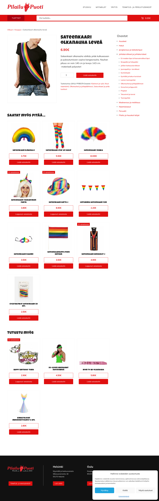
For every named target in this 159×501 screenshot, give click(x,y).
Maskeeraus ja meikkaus (129, 102)
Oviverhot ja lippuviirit (129, 87)
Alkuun (10, 30)
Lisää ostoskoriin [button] (23, 162)
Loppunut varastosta (23, 214)
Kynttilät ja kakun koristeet (131, 76)
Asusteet (122, 41)
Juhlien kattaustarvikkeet (130, 66)
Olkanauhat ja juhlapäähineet (81, 86)
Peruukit (122, 111)
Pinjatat (124, 91)
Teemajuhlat (125, 98)
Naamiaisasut (125, 106)
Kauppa (18, 30)
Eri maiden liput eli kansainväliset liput (135, 58)
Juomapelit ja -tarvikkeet (130, 69)
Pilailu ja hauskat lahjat (129, 115)
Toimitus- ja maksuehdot (20, 483)
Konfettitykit (125, 73)
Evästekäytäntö (124, 496)
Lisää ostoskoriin (90, 75)
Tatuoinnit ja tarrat (128, 94)
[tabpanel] (31, 67)
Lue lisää (58, 483)
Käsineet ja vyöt (97, 83)
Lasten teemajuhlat (128, 80)
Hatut (121, 45)
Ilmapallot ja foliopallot (129, 62)
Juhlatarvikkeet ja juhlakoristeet (132, 54)
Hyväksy (104, 490)
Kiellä (125, 490)
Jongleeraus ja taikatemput (130, 50)
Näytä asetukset (146, 490)
